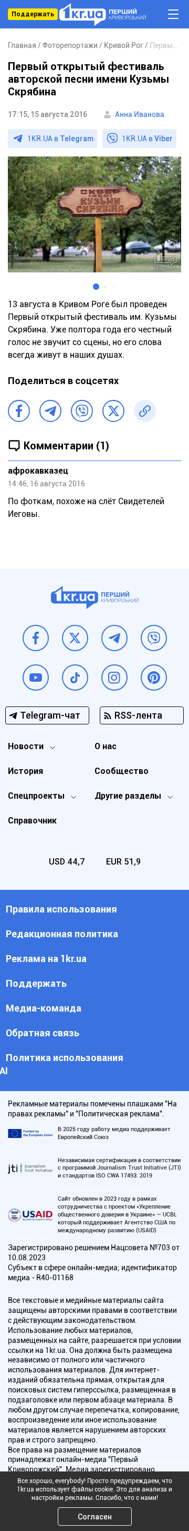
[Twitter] (113, 411)
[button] (96, 286)
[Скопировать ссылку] (145, 411)
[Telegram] (50, 411)
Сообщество (121, 771)
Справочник (32, 821)
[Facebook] (19, 411)
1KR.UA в (60, 138)
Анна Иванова (139, 114)
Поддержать (33, 14)
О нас (105, 746)
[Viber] (82, 411)
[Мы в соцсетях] (36, 638)
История (25, 771)
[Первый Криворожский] (102, 14)
